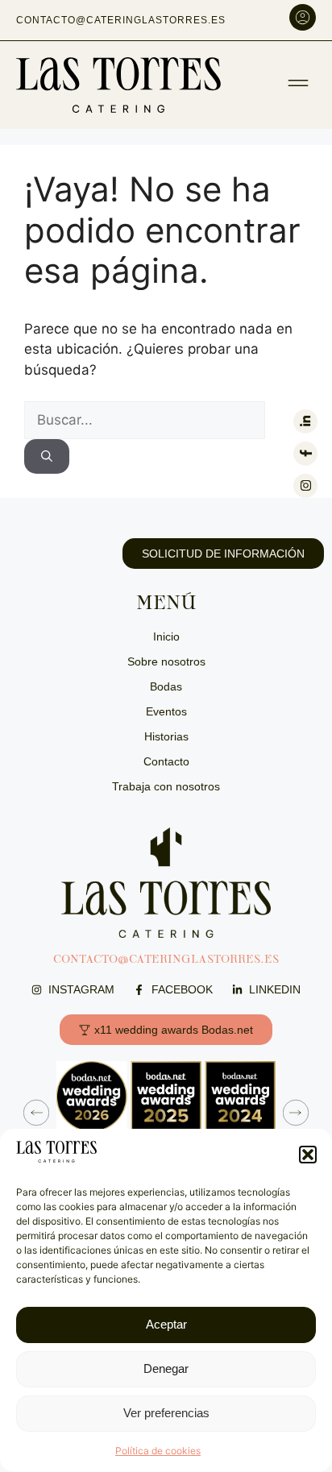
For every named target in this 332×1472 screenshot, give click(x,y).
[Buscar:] (144, 420)
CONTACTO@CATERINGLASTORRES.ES (166, 959)
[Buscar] (46, 456)
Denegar (166, 1368)
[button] (308, 1155)
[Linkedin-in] (305, 421)
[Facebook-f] (305, 454)
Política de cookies (158, 1451)
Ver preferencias (166, 1413)
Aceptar (166, 1324)
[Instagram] (305, 486)
